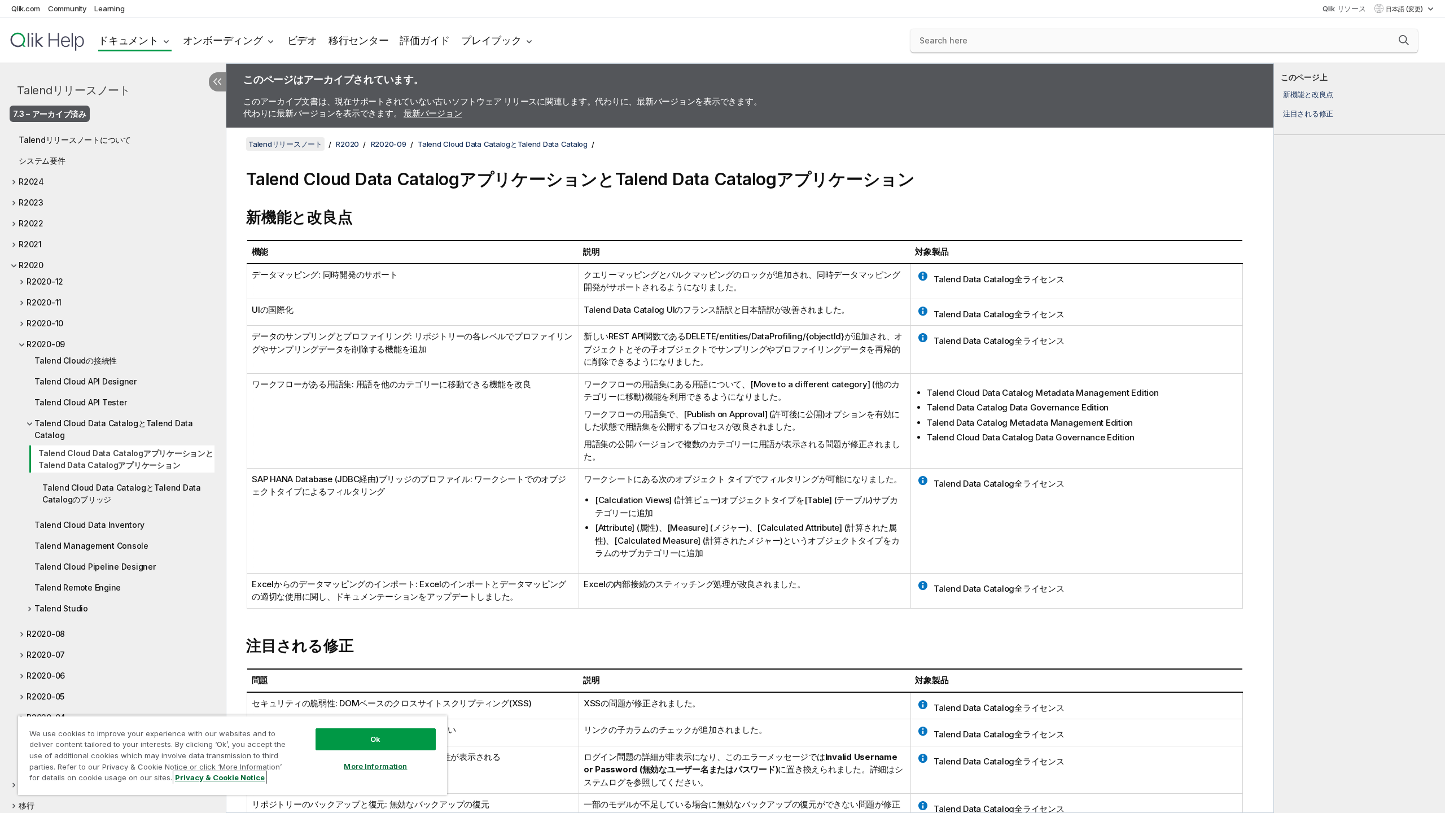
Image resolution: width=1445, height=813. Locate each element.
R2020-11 (44, 302)
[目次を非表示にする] (217, 81)
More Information (375, 766)
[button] (1403, 40)
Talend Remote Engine (77, 587)
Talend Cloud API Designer (85, 381)
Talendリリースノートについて (75, 140)
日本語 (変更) (1405, 9)
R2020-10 (45, 323)
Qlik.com (25, 8)
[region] (232, 755)
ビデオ (302, 40)
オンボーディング (223, 40)
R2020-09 (46, 344)
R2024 (31, 181)
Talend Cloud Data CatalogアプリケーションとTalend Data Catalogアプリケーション (125, 459)
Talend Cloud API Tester (80, 402)
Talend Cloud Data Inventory (89, 525)
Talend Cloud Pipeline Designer (95, 566)
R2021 (30, 244)
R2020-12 (45, 281)
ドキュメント (128, 40)
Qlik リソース (1344, 8)
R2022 (31, 223)
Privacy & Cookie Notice (220, 777)
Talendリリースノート (73, 90)
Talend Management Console (91, 545)
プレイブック (491, 40)
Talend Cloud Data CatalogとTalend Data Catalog (113, 429)
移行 (26, 805)
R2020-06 (46, 675)
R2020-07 (46, 654)
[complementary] (1359, 438)
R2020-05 (45, 696)
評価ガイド (425, 40)
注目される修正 (1308, 113)
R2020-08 (46, 634)
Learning (109, 8)
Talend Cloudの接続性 (75, 360)
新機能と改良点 (1308, 94)
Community (67, 8)
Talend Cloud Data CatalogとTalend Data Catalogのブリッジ (121, 493)
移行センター (359, 40)
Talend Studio (61, 608)
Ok (375, 739)
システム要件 (42, 160)
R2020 (31, 265)
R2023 (31, 202)
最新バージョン (433, 113)
